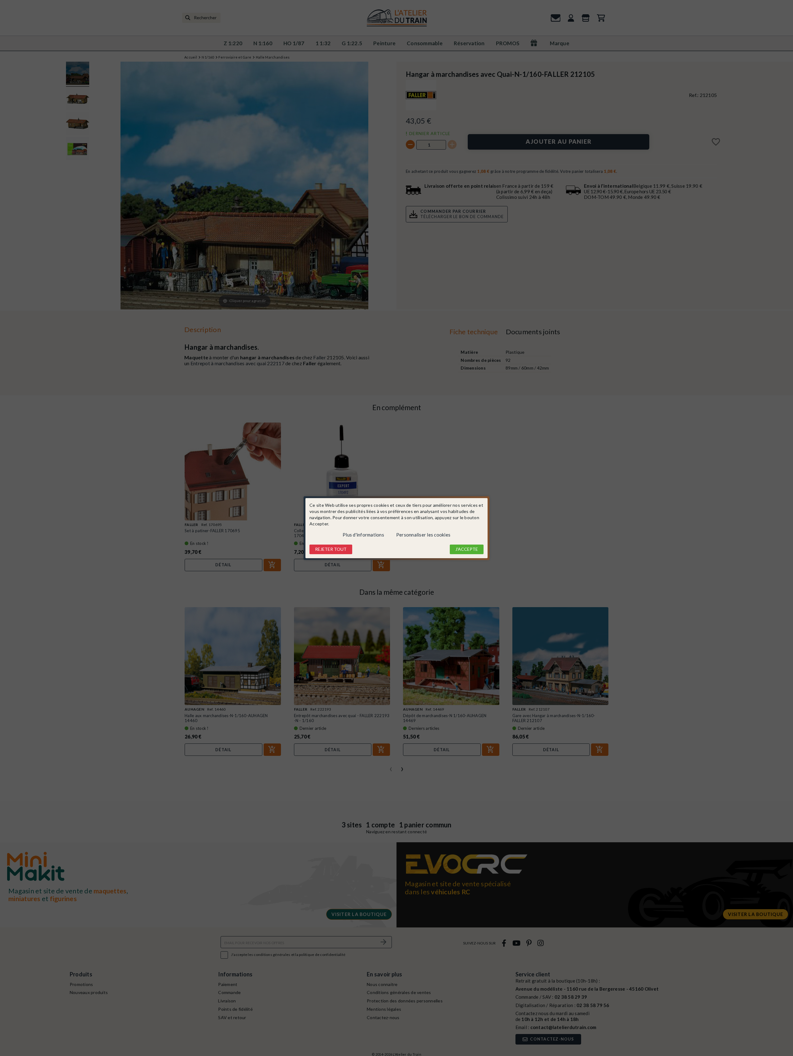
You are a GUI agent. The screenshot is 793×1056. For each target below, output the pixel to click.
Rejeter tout (331, 549)
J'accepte (466, 549)
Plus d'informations (363, 534)
